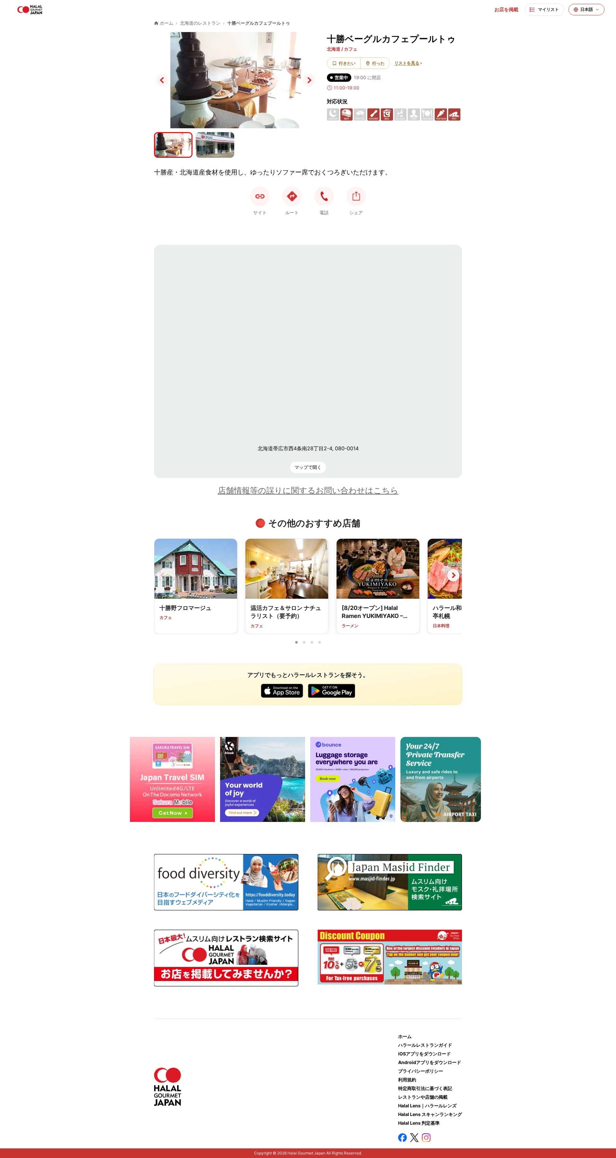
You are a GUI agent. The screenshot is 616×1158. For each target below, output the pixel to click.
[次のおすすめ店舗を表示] (453, 575)
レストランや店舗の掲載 (423, 1097)
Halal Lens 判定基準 (419, 1123)
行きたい (347, 63)
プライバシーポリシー (420, 1071)
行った (378, 63)
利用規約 (407, 1079)
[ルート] (292, 196)
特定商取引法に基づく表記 (425, 1088)
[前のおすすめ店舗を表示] (163, 575)
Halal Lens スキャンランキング (430, 1114)
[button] (324, 196)
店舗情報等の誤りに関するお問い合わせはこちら (308, 490)
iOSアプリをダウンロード (424, 1053)
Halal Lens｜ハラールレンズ (427, 1105)
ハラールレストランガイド (425, 1045)
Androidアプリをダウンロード (429, 1062)
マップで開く (308, 467)
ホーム (405, 1036)
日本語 (586, 9)
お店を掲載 (506, 10)
